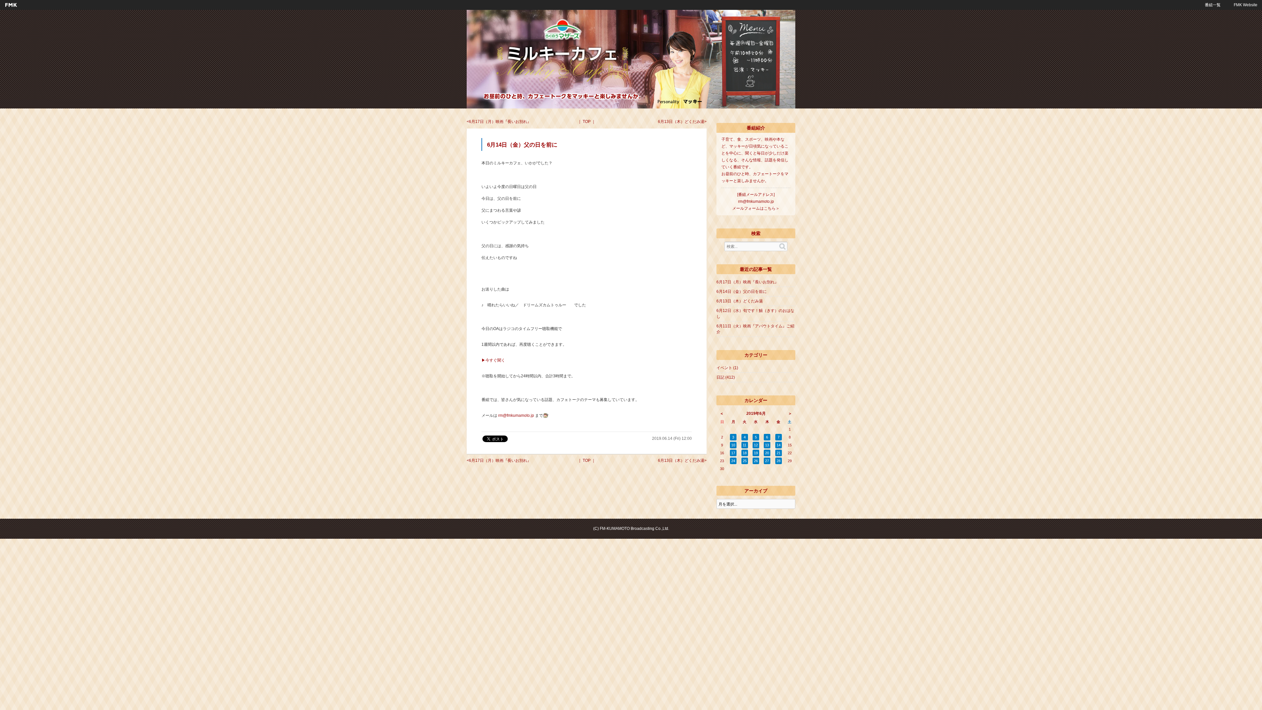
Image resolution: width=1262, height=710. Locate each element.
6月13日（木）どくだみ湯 (681, 121)
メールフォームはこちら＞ (756, 208)
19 (756, 453)
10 (733, 445)
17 (733, 453)
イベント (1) (727, 368)
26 (756, 461)
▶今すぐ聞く (493, 360)
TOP (587, 121)
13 (767, 445)
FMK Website (1245, 5)
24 (733, 461)
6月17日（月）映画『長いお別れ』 (500, 121)
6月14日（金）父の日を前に (741, 291)
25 (745, 461)
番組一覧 (1213, 5)
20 (767, 453)
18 (745, 453)
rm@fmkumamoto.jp (516, 415)
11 (744, 445)
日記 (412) (725, 377)
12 (756, 445)
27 (767, 461)
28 (779, 461)
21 (779, 453)
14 (779, 445)
